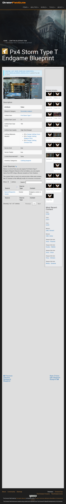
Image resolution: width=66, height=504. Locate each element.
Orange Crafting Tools (33, 134)
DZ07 (47, 219)
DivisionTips (59, 492)
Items (25, 7)
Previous (28, 204)
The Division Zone (57, 494)
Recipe (16, 71)
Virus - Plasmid (50, 241)
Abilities (34, 7)
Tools (51, 7)
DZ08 (47, 214)
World (43, 7)
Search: (23, 182)
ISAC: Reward (50, 230)
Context (32, 188)
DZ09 (47, 225)
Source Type (22, 187)
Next (39, 204)
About (59, 7)
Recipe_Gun (22, 71)
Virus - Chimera (50, 258)
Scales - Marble (50, 247)
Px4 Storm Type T (26, 115)
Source (7, 188)
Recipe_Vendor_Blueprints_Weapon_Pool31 (17, 73)
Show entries (9, 182)
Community (11, 492)
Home (5, 41)
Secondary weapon (26, 111)
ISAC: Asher (49, 236)
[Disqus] (33, 419)
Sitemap (19, 492)
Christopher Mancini (21, 498)
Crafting (7, 71)
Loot (12, 71)
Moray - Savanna (51, 263)
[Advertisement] (33, 23)
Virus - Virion (50, 252)
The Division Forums (43, 494)
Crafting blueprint (26, 160)
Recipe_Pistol (30, 71)
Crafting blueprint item (18, 41)
